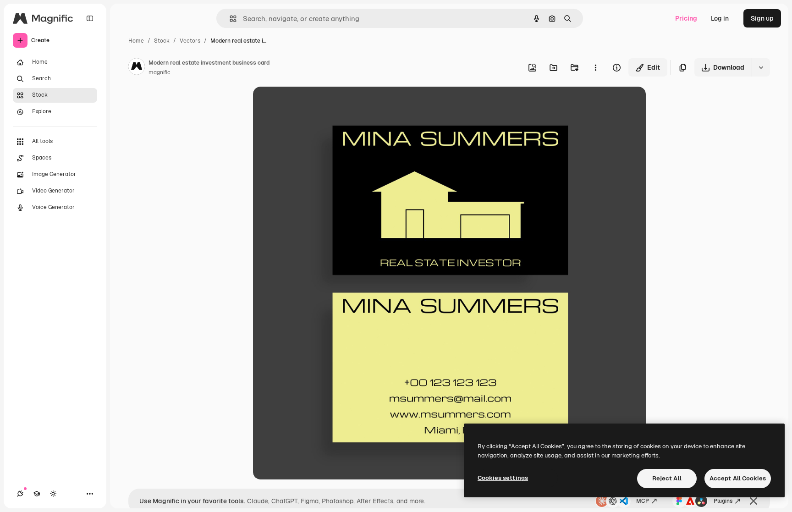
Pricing (686, 18)
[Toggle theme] (53, 493)
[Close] (753, 500)
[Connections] (20, 493)
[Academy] (36, 493)
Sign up (762, 18)
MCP (642, 501)
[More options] (595, 67)
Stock (162, 40)
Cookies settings (503, 478)
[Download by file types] (761, 67)
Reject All (667, 478)
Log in (720, 18)
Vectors (190, 40)
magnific (159, 72)
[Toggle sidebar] (89, 18)
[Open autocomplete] (229, 18)
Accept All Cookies (738, 478)
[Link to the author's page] (136, 67)
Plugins (723, 501)
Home (136, 40)
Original (311, 104)
